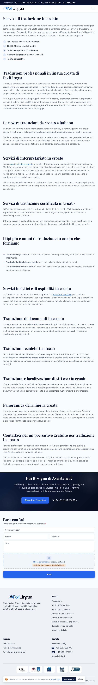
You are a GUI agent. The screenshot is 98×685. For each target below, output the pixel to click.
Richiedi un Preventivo (35, 500)
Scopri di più (55, 679)
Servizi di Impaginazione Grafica (65, 622)
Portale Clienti (9, 643)
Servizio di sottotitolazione (63, 613)
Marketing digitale (59, 630)
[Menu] (93, 9)
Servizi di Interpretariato (62, 617)
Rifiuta (80, 679)
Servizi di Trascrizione (61, 605)
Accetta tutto (69, 679)
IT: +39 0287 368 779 (66, 500)
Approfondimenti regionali (14, 652)
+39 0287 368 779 (64, 648)
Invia (49, 574)
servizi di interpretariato (21, 164)
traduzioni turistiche (62, 294)
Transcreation (57, 601)
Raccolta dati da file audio (62, 626)
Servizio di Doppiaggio (61, 609)
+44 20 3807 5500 (65, 652)
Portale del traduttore (12, 648)
